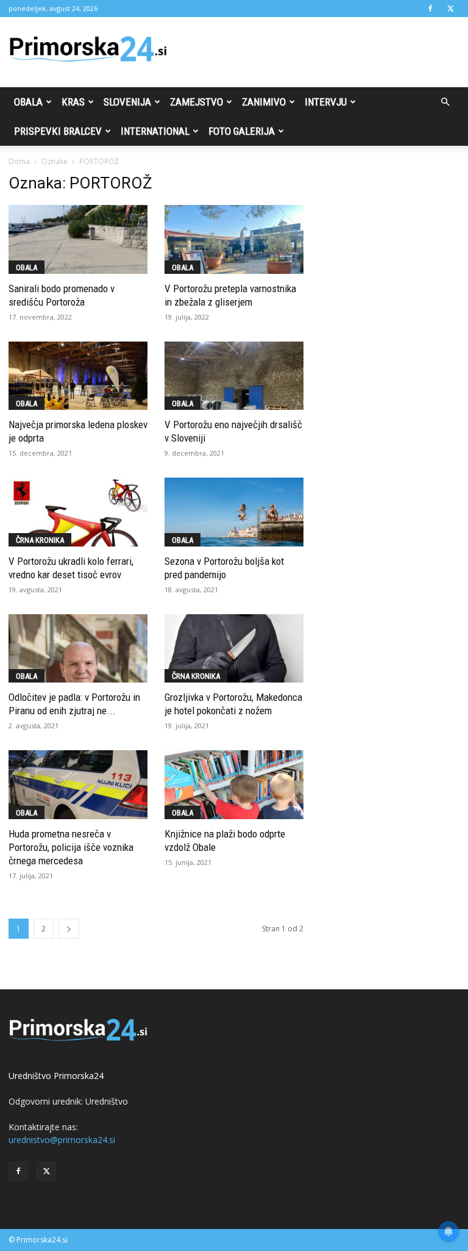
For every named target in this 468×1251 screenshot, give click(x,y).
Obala (28, 102)
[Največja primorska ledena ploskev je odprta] (78, 376)
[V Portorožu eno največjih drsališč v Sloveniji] (234, 376)
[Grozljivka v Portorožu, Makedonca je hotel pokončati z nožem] (234, 648)
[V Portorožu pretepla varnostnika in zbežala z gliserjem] (234, 239)
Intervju (326, 102)
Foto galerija (241, 131)
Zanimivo (264, 102)
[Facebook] (430, 8)
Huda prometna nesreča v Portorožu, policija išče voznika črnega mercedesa (71, 847)
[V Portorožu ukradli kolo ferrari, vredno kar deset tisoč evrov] (78, 512)
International (155, 131)
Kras (73, 102)
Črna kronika (40, 540)
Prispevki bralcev (58, 131)
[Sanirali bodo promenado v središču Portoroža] (78, 239)
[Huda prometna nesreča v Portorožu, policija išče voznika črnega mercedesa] (78, 784)
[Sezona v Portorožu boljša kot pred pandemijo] (234, 512)
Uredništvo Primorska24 (56, 1075)
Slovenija (127, 102)
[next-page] (68, 929)
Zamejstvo (196, 102)
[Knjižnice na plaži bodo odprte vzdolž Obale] (234, 784)
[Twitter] (450, 8)
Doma (19, 161)
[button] (444, 102)
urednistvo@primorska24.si (62, 1139)
